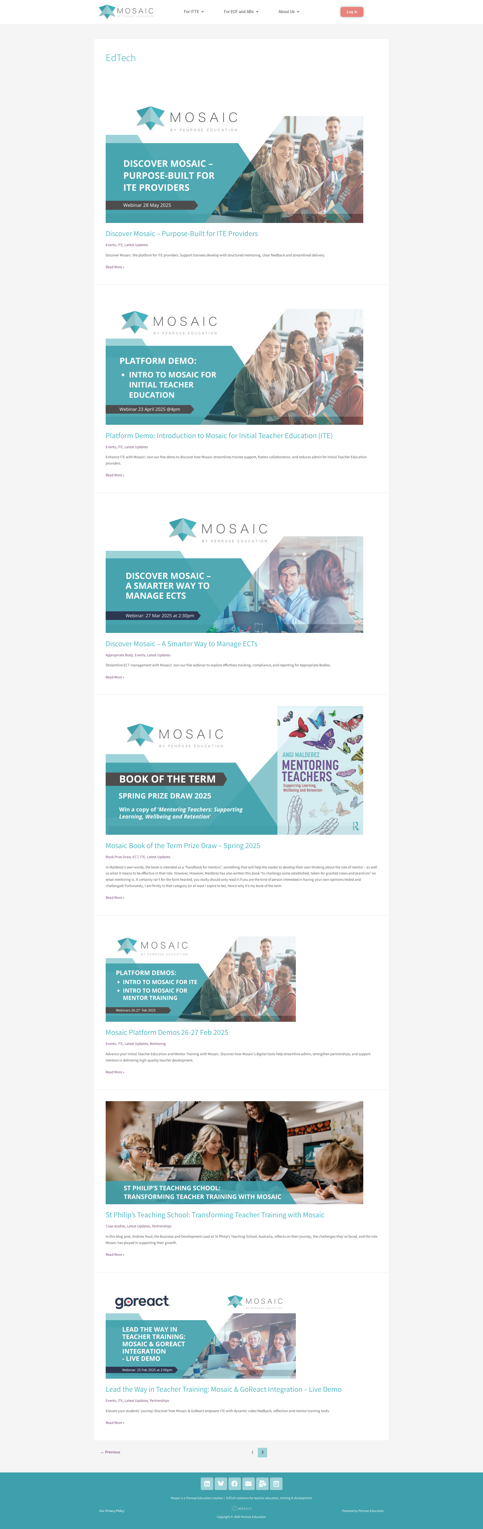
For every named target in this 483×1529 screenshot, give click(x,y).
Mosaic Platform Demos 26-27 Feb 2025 (167, 1032)
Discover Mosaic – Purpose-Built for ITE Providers (182, 233)
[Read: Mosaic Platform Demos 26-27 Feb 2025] (201, 973)
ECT (135, 856)
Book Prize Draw (118, 856)
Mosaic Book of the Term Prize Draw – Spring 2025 (183, 845)
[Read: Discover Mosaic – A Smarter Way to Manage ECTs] (234, 568)
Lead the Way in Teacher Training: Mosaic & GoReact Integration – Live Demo (224, 1389)
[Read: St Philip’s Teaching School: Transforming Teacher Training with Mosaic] (234, 1152)
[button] (194, 12)
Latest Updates (136, 244)
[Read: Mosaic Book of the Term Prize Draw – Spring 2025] (234, 770)
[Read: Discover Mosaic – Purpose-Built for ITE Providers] (234, 155)
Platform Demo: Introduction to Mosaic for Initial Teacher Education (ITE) (219, 435)
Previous (110, 1452)
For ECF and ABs (239, 11)
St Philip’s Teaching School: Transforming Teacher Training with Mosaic (215, 1215)
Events (111, 244)
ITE (120, 244)
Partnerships (161, 1226)
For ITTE (191, 11)
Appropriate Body (119, 655)
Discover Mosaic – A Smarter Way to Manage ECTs (181, 643)
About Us (286, 11)
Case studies (115, 1226)
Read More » (115, 266)
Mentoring (158, 1043)
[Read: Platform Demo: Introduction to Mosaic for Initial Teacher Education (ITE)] (234, 360)
